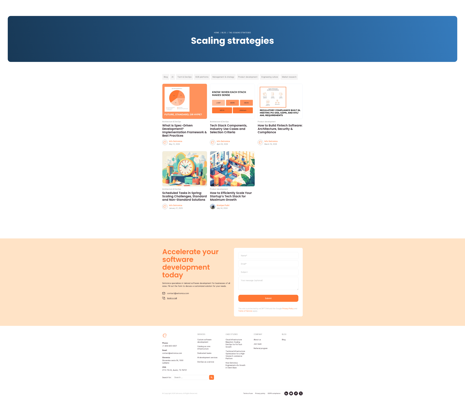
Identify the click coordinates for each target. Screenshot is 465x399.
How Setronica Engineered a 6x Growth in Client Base (235, 365)
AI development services (207, 357)
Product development (247, 77)
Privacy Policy (288, 308)
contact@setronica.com (178, 293)
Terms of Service (245, 311)
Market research (289, 77)
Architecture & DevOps (171, 122)
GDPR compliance (274, 393)
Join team (258, 344)
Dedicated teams (204, 353)
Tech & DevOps (184, 77)
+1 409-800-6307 (169, 346)
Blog (224, 33)
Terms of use (248, 393)
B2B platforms (202, 77)
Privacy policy (260, 393)
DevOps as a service (205, 362)
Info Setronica (175, 141)
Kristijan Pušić (223, 205)
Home (216, 33)
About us (257, 340)
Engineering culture (269, 77)
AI (173, 77)
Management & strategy (223, 77)
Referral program (260, 348)
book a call (172, 298)
